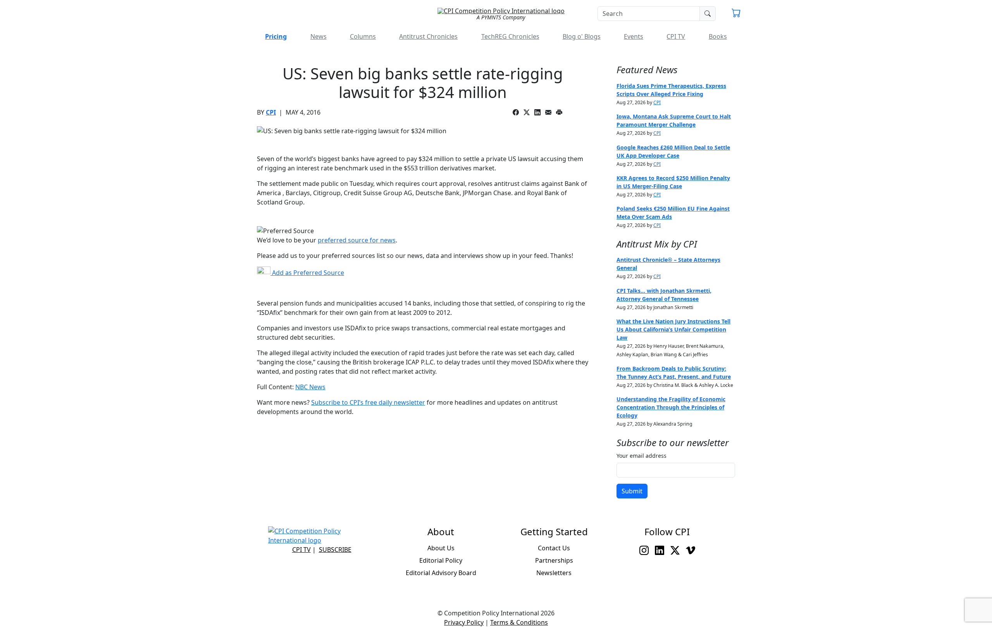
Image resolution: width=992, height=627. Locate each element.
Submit (632, 491)
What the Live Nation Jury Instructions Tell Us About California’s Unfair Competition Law (673, 329)
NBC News (310, 387)
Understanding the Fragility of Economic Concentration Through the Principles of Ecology (671, 407)
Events (633, 36)
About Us (441, 548)
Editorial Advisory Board (441, 573)
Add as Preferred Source (307, 272)
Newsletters (554, 573)
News (318, 36)
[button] (736, 14)
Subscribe (335, 549)
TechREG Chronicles (510, 36)
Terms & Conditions (519, 622)
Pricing (276, 36)
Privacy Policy (464, 622)
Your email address (641, 455)
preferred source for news (357, 240)
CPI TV (675, 36)
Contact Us (554, 548)
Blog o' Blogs (582, 36)
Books (718, 36)
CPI (271, 112)
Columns (363, 36)
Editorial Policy (440, 560)
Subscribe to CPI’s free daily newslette (366, 402)
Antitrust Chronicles (428, 36)
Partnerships (554, 560)
